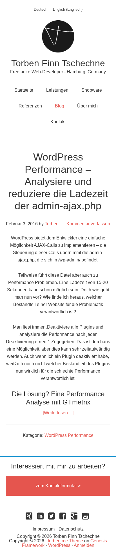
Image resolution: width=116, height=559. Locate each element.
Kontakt (58, 121)
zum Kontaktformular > (58, 485)
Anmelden (84, 545)
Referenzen (30, 106)
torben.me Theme (65, 540)
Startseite (23, 90)
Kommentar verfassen (88, 223)
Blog (59, 106)
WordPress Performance (68, 435)
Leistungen (57, 90)
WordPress (59, 545)
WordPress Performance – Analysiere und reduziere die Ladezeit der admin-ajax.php (58, 181)
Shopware (91, 90)
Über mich (87, 106)
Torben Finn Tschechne (58, 63)
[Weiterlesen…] (58, 412)
